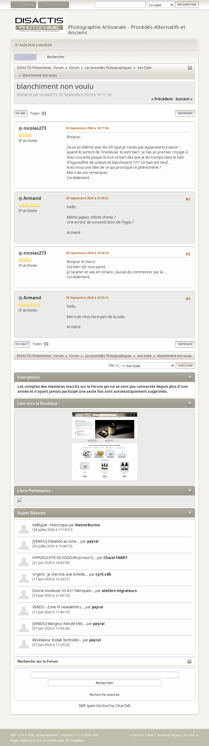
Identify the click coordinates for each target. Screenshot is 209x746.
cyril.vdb (103, 574)
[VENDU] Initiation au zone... (56, 541)
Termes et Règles (168, 735)
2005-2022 (92, 735)
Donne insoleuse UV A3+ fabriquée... (63, 590)
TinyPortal (136, 735)
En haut (22, 344)
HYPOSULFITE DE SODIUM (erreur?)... (64, 557)
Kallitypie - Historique (50, 524)
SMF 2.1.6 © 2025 (22, 735)
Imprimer (185, 113)
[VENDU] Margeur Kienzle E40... (59, 623)
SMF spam (87, 705)
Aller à (113, 365)
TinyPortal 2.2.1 (70, 735)
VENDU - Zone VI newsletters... (58, 607)
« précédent (162, 98)
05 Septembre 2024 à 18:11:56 (87, 128)
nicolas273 (34, 128)
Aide (150, 735)
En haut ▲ (191, 735)
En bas (21, 113)
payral (93, 541)
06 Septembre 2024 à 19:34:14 (87, 253)
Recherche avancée (104, 694)
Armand (32, 198)
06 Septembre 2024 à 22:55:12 (87, 297)
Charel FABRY (115, 557)
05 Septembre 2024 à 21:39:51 (87, 198)
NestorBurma (87, 524)
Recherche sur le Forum (37, 661)
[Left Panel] (190, 67)
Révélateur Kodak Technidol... (57, 640)
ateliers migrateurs (119, 590)
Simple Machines (47, 735)
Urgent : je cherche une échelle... (60, 574)
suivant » (184, 98)
